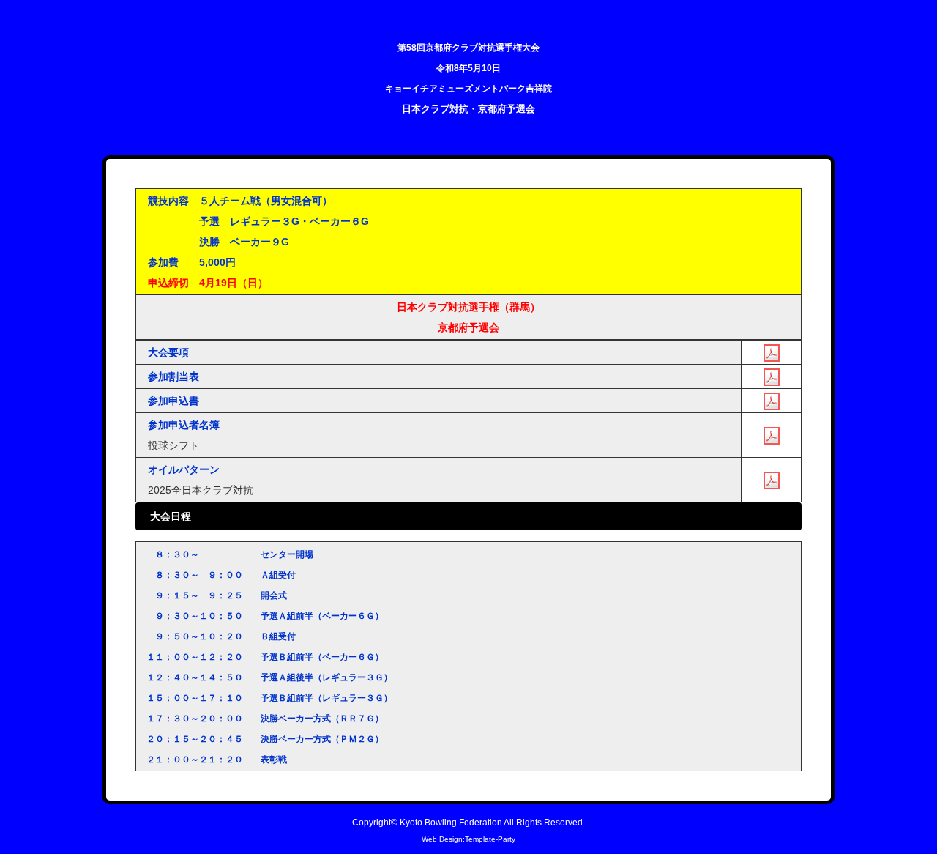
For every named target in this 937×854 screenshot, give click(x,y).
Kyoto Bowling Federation (451, 822)
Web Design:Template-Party (468, 839)
